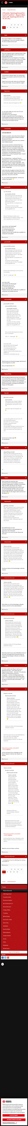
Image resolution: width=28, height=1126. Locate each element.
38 (10, 27)
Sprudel (6, 393)
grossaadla (7, 187)
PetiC (5, 35)
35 (21, 24)
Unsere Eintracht (11, 9)
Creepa (6, 665)
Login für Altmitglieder (14, 952)
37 (7, 27)
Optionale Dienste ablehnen (14, 1119)
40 (17, 27)
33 (14, 24)
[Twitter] (5, 958)
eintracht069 (7, 299)
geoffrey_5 (7, 49)
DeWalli (6, 71)
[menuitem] (14, 890)
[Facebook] (3, 958)
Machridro (7, 91)
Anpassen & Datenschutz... (8, 1122)
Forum (11, 2)
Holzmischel (7, 501)
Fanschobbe (7, 128)
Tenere (6, 477)
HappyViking (7, 373)
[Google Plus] (8, 958)
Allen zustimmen (13, 1115)
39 (14, 27)
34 (18, 24)
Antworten (5, 45)
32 (11, 24)
